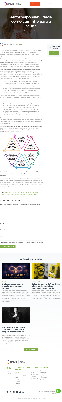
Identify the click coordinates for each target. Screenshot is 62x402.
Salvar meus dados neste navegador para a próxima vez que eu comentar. (22, 242)
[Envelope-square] (20, 392)
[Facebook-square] (17, 392)
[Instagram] (11, 392)
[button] (54, 53)
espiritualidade (11, 194)
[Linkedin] (14, 392)
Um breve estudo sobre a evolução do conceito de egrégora (12, 286)
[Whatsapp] (23, 392)
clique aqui (9, 186)
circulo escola (8, 192)
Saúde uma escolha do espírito (28, 194)
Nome (2, 223)
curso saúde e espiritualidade (21, 192)
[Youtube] (7, 392)
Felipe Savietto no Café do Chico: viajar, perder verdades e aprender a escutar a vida (46, 286)
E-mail (2, 229)
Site (1, 236)
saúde (18, 194)
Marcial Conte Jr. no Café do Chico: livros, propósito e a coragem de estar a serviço (13, 329)
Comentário (4, 209)
